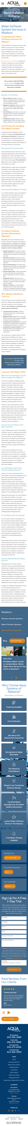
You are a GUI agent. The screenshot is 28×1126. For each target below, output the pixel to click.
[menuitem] (14, 619)
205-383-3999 (14, 1037)
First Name (4, 917)
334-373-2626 (14, 1047)
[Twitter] (19, 1110)
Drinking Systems (14, 1067)
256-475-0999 (14, 1042)
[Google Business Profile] (12, 1110)
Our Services (14, 1070)
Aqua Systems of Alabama (10, 61)
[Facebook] (15, 1110)
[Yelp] (9, 1110)
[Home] (14, 3)
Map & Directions (14, 1093)
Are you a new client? (7, 935)
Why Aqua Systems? (14, 1062)
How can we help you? (7, 940)
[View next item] (16, 678)
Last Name (4, 922)
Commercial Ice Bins (14, 1077)
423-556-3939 (14, 1052)
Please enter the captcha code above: (11, 963)
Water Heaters (14, 1072)
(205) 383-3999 (18, 81)
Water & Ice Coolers (14, 1075)
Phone (3, 926)
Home (14, 1059)
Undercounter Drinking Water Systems (14, 1080)
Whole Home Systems (14, 1065)
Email (3, 931)
